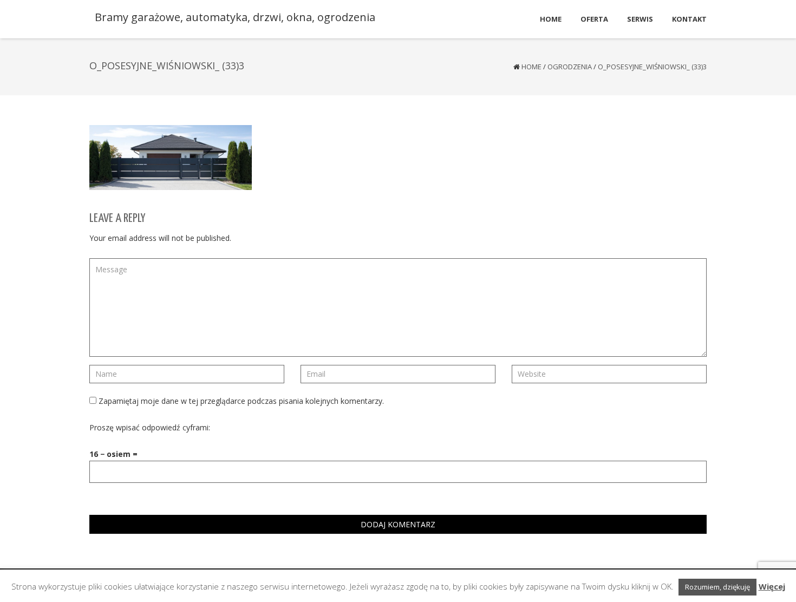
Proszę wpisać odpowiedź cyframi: (149, 427)
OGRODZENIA (569, 66)
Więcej (772, 586)
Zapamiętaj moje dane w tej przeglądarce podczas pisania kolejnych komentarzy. (241, 401)
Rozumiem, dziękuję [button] (717, 587)
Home (531, 66)
